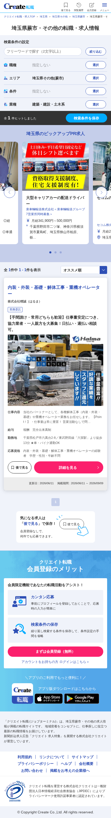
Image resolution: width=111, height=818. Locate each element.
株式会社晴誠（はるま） (25, 301)
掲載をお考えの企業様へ (70, 770)
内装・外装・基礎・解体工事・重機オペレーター (54, 291)
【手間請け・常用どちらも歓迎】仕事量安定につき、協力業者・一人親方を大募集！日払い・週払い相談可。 (54, 323)
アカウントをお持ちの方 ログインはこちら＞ (55, 662)
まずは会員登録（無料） (55, 651)
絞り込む (96, 51)
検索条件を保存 (86, 118)
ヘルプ (66, 764)
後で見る (22, 467)
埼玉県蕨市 (78, 16)
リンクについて (52, 757)
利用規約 (25, 757)
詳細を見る (68, 467)
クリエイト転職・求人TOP (19, 16)
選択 (96, 65)
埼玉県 (43, 16)
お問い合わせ (32, 770)
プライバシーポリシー (36, 764)
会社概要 (86, 764)
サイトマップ (82, 757)
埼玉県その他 (60, 16)
